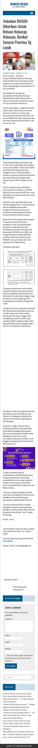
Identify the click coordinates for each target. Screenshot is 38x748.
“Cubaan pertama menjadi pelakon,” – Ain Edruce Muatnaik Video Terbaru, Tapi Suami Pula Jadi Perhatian (19, 715)
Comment (9, 619)
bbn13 (13, 73)
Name (7, 635)
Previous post (20, 587)
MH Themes (29, 746)
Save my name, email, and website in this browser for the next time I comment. (19, 658)
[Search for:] (19, 677)
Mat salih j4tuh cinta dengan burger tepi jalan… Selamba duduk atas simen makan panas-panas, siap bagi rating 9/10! (18, 734)
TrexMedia (8, 541)
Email (7, 642)
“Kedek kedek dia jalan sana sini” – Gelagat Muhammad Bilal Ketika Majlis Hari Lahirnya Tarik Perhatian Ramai (19, 707)
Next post (17, 589)
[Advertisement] (20, 342)
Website (8, 649)
